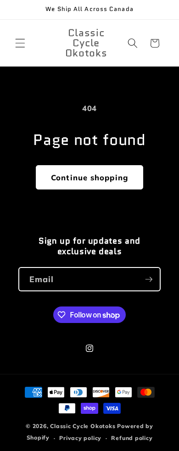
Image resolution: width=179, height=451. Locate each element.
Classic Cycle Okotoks (82, 426)
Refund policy (131, 437)
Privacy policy (80, 437)
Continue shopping (89, 177)
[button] (20, 43)
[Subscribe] (149, 279)
